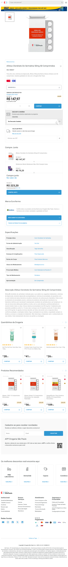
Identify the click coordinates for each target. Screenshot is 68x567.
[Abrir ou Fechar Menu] (2, 2)
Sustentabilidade (5, 511)
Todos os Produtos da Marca (17, 223)
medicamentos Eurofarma (16, 217)
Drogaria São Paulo (12, 94)
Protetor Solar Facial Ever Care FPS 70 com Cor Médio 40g (33, 348)
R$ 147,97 (20, 159)
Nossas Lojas (4, 507)
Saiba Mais (15, 116)
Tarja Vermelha (38, 248)
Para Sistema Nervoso (41, 259)
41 (27, 356)
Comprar (39, 106)
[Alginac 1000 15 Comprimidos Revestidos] (12, 384)
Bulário (3, 509)
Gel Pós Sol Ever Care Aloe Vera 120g (11, 348)
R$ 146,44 (49, 402)
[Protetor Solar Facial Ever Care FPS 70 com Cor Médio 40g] (34, 335)
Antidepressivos (39, 264)
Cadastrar (53, 433)
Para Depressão (39, 254)
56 (27, 404)
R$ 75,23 (20, 171)
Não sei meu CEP (16, 133)
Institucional (5, 497)
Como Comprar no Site (41, 500)
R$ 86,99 (18, 168)
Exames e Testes (22, 504)
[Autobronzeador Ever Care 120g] (56, 335)
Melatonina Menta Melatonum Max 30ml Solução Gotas (32, 164)
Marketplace (38, 511)
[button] (9, 17)
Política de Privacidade (58, 502)
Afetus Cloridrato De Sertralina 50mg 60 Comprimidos (31, 153)
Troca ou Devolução (40, 509)
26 (49, 356)
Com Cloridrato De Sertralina (42, 238)
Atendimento (39, 497)
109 (50, 404)
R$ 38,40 (4, 402)
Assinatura (21, 511)
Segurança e (56, 498)
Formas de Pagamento (41, 502)
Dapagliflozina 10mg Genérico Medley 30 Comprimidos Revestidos (55, 397)
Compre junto (12, 192)
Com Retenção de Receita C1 (42, 270)
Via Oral (36, 243)
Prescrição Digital (22, 508)
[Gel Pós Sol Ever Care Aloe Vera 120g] (12, 335)
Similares (37, 275)
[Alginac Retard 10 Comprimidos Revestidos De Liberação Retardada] (34, 384)
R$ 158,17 (18, 157)
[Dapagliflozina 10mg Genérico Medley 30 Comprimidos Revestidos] (56, 384)
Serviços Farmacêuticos (24, 506)
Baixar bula (11, 87)
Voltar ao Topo (33, 538)
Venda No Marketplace (7, 500)
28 (5, 356)
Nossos (21, 498)
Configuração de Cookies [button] (58, 511)
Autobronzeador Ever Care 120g (55, 347)
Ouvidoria (3, 504)
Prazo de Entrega (39, 504)
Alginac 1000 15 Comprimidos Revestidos (11, 396)
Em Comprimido (39, 280)
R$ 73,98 (13, 101)
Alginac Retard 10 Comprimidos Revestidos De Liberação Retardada (33, 397)
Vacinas (20, 502)
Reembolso (38, 507)
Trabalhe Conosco (5, 502)
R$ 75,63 (26, 402)
